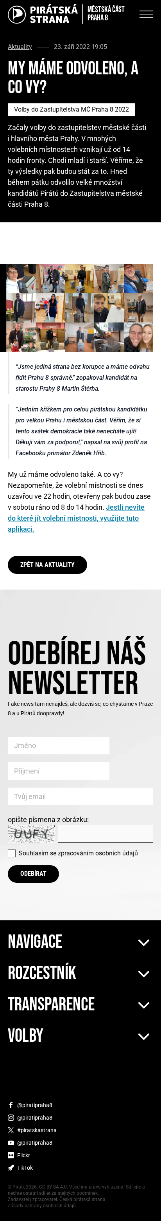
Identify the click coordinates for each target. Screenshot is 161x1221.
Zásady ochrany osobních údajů (42, 1205)
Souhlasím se (78, 853)
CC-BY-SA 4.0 (53, 1187)
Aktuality (20, 47)
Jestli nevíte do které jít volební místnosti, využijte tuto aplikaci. (76, 518)
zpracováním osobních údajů (98, 853)
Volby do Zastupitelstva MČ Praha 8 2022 (71, 109)
